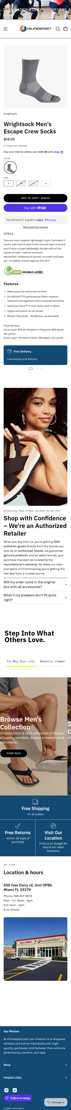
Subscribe (35, 1101)
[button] (57, 28)
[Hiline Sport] (35, 28)
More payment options (35, 227)
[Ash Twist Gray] (10, 167)
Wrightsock (10, 113)
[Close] (64, 1052)
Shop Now (13, 753)
